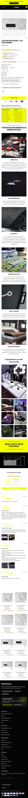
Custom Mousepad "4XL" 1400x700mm (21, 673)
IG (5, 777)
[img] (4, 497)
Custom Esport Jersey (6, 718)
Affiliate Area (4, 763)
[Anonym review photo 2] (12, 537)
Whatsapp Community (6, 765)
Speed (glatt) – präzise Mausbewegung (11, 80)
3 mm (4, 74)
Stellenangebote (5, 720)
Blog (2, 722)
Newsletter (3, 768)
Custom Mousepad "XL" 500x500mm (21, 628)
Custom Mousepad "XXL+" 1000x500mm (20, 651)
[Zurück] (2, 37)
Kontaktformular (4, 732)
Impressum (3, 740)
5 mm (9, 74)
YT (8, 777)
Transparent (11, 67)
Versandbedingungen (6, 747)
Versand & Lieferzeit (5, 734)
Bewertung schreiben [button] (14, 488)
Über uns (3, 716)
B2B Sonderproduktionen (6, 713)
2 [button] (12, 583)
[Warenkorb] (25, 7)
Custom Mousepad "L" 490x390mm (7, 628)
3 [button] (14, 583)
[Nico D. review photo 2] (12, 565)
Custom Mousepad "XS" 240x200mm (7, 606)
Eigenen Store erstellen (6, 761)
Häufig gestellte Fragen (6, 728)
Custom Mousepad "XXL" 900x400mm (7, 651)
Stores (2, 754)
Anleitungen (4, 730)
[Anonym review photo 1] (5, 537)
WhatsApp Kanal (18, 704)
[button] (8, 479)
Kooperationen (4, 759)
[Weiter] (25, 37)
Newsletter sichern (8, 704)
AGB (2, 749)
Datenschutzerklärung (6, 742)
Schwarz (4, 67)
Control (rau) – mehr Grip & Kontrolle (10, 84)
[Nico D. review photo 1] (5, 565)
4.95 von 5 (17, 475)
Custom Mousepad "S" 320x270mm (20, 606)
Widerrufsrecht (4, 744)
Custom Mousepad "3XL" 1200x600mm (7, 673)
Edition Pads (4, 756)
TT (11, 777)
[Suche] (4, 7)
